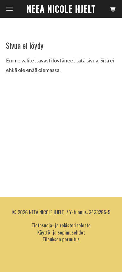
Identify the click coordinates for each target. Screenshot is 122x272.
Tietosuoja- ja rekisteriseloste (61, 225)
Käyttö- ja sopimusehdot (61, 232)
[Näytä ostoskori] (112, 9)
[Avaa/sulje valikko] (9, 9)
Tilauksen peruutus (61, 239)
